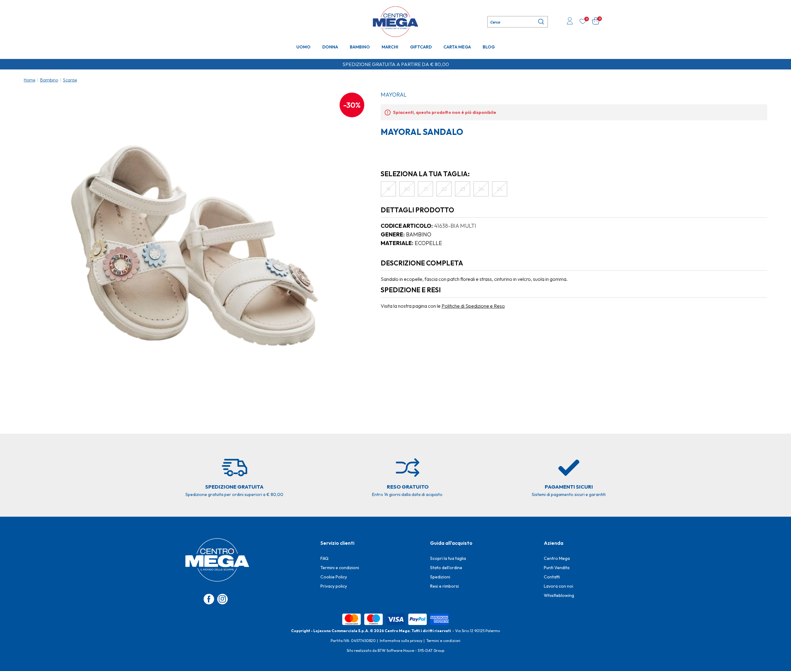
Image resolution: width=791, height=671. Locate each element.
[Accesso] (570, 21)
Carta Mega (457, 47)
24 (481, 189)
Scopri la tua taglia (448, 558)
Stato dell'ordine (446, 567)
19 (388, 189)
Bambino (360, 47)
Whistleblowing (559, 595)
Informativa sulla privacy (401, 640)
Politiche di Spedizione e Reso (473, 306)
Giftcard (421, 47)
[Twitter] (222, 599)
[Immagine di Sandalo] (195, 245)
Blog (489, 47)
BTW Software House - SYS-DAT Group (411, 650)
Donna (330, 47)
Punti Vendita (556, 567)
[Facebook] (209, 599)
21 (425, 189)
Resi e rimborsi (444, 586)
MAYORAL (394, 94)
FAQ (324, 558)
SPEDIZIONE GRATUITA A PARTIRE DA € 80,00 (395, 64)
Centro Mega (557, 558)
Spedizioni (440, 577)
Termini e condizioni (339, 567)
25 (499, 189)
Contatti (552, 577)
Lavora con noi (558, 586)
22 (444, 189)
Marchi (390, 47)
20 (407, 189)
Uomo (303, 47)
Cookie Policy (333, 577)
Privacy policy (333, 586)
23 (462, 189)
